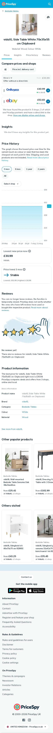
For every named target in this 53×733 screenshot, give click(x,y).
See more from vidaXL (12, 429)
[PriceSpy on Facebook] (23, 719)
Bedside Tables (12, 11)
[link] (17, 470)
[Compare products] (48, 17)
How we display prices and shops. (29, 115)
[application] (26, 217)
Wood (25, 417)
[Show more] (4, 90)
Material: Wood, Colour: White (26, 49)
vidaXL (25, 401)
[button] (5, 69)
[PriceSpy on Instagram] (29, 719)
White (25, 412)
